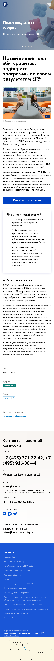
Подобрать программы (27, 200)
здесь (26, 647)
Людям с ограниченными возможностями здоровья (26, 609)
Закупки (7, 579)
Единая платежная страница (16, 613)
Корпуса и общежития (13, 575)
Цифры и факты (10, 557)
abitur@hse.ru (11, 486)
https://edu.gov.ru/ (11, 635)
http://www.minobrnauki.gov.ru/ (16, 630)
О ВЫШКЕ (9, 552)
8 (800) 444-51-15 (15, 529)
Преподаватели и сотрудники (17, 570)
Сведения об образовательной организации (23, 604)
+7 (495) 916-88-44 (27, 460)
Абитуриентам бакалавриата (16, 416)
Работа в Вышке (10, 617)
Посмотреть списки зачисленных (19, 34)
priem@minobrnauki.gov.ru (19, 532)
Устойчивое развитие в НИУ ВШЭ (18, 566)
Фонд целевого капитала (15, 588)
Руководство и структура (15, 561)
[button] (21, 547)
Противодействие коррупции (16, 592)
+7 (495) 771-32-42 (23, 458)
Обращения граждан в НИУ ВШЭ (18, 583)
